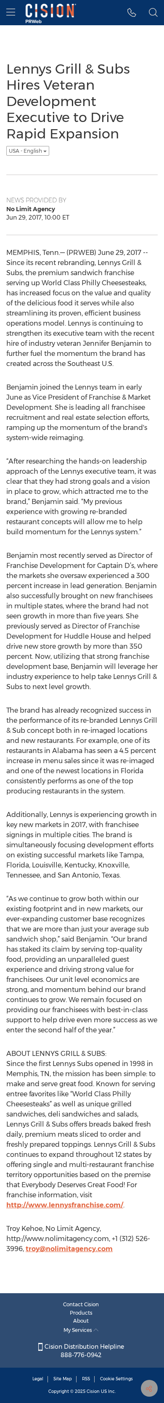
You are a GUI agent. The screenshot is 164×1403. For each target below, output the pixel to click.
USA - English (26, 151)
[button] (132, 12)
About (81, 1321)
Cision (93, 1391)
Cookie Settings (116, 1379)
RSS (86, 1379)
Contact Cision (81, 1304)
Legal (37, 1379)
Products (81, 1313)
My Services (78, 1330)
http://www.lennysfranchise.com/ (64, 1205)
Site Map (62, 1379)
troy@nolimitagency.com (69, 1249)
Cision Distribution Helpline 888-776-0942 (83, 1351)
